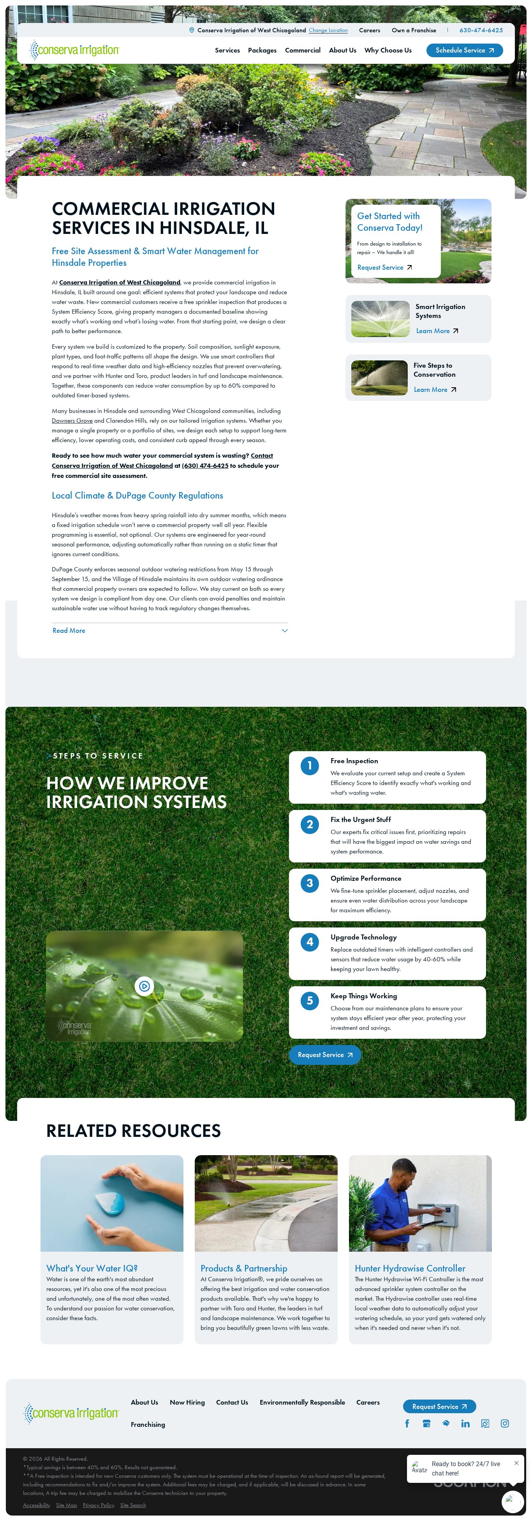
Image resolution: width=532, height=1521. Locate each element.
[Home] (74, 50)
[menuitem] (36, 1505)
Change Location (328, 29)
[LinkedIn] (466, 1423)
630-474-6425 (481, 30)
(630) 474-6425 (205, 465)
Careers (369, 30)
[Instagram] (505, 1423)
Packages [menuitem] (262, 50)
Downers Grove (72, 420)
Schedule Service (460, 50)
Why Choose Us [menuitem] (388, 50)
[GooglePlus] (427, 1423)
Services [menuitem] (227, 50)
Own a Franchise (414, 30)
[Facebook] (407, 1423)
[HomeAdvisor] (446, 1423)
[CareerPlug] (485, 1423)
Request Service (380, 267)
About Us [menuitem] (342, 50)
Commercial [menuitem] (303, 50)
